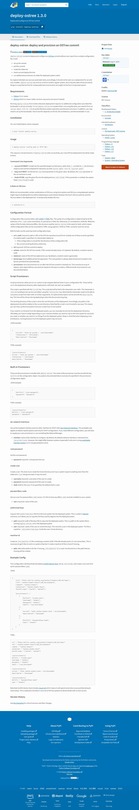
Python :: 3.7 (109, 151)
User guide (28, 737)
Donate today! (69, 762)
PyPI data (105, 58)
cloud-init (42, 688)
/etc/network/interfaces (69, 428)
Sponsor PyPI (83, 740)
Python (16, 96)
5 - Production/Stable (112, 112)
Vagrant (85, 514)
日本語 (42, 788)
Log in (115, 4)
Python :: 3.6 (109, 149)
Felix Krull (111, 91)
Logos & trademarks (56, 740)
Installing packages (28, 731)
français (36, 788)
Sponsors (105, 4)
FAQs (29, 742)
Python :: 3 (108, 144)
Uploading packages (28, 734)
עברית (106, 788)
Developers (109, 124)
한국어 (120, 788)
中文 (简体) (83, 788)
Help (90, 4)
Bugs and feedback (83, 731)
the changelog (18, 703)
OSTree (51, 56)
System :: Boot (110, 158)
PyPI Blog (55, 731)
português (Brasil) (51, 788)
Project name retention (27, 740)
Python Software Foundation (68, 768)
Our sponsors (56, 742)
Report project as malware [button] (115, 167)
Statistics (56, 737)
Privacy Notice (109, 740)
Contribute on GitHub (82, 734)
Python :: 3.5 (109, 146)
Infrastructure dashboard (55, 734)
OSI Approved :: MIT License (115, 131)
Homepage (108, 48)
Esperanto (113, 788)
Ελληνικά (69, 788)
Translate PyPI (82, 737)
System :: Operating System (115, 160)
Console (108, 118)
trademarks (89, 766)
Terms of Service (109, 731)
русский (100, 788)
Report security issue (110, 734)
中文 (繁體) (92, 788)
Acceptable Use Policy (109, 742)
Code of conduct (109, 737)
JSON (41, 219)
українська (61, 788)
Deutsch (76, 788)
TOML (47, 219)
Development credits (82, 742)
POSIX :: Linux (110, 138)
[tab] (17, 37)
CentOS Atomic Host (50, 564)
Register (124, 4)
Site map (69, 774)
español (29, 788)
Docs (97, 4)
